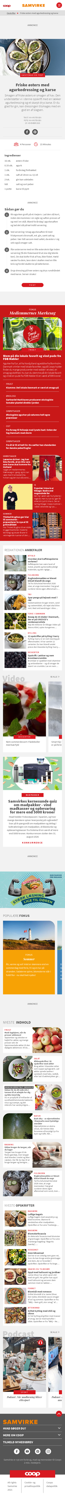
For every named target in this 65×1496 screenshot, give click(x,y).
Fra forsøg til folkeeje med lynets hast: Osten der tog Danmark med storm (31, 431)
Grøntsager (13, 410)
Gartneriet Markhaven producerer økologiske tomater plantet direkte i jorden (29, 401)
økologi (11, 395)
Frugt (9, 383)
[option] (24, 717)
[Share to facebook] (27, 132)
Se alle (53, 676)
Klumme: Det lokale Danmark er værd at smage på (32, 387)
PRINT (32, 285)
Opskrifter (11, 13)
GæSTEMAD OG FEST (32, 75)
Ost (8, 426)
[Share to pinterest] (35, 132)
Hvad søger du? (14, 1428)
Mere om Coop (13, 1435)
